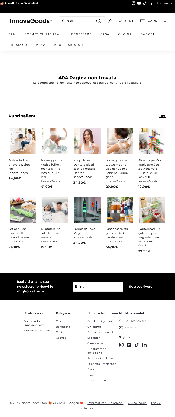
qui (101, 82)
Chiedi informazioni (37, 330)
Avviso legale (137, 403)
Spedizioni (94, 337)
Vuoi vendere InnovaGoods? (34, 323)
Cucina (125, 34)
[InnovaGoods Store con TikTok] (136, 345)
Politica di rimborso (101, 358)
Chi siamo (18, 45)
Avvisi (91, 369)
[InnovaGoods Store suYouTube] (129, 345)
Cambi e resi (96, 343)
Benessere (81, 34)
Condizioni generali (100, 321)
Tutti (162, 116)
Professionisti (68, 45)
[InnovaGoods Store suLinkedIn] (144, 345)
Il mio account (97, 380)
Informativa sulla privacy (105, 403)
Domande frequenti (101, 332)
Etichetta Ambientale (102, 363)
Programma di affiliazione (97, 350)
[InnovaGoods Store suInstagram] (121, 345)
